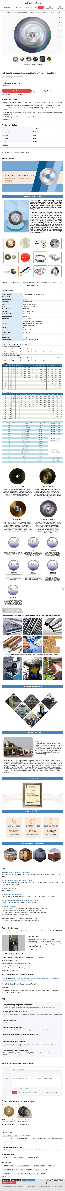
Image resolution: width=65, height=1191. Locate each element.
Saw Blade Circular (55, 12)
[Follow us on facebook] (52, 1180)
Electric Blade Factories (23, 1165)
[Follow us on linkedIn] (46, 1182)
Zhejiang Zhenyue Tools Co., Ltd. (14, 76)
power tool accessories (8, 1142)
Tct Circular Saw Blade (16, 980)
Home (3, 12)
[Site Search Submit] (41, 7)
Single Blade (51, 1165)
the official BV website (40, 931)
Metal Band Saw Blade (42, 1169)
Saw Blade (45, 12)
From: (9, 1069)
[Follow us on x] (55, 1180)
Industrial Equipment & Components (16, 12)
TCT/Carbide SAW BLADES (39, 1139)
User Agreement (41, 1186)
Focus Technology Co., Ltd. (20, 1186)
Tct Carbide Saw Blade (9, 1173)
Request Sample (30, 94)
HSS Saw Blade (15, 978)
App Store (6, 1180)
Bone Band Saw (54, 978)
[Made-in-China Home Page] (32, 3)
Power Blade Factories (39, 1165)
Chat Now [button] (49, 91)
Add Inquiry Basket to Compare (33, 65)
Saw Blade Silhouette (32, 1157)
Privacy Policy (58, 1186)
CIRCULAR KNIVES (22, 1139)
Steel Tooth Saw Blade (26, 1169)
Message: (8, 1078)
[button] (3, 3)
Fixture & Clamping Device (34, 12)
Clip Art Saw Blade (19, 1157)
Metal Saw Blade (28, 980)
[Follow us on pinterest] (62, 1180)
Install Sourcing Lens (9, 1182)
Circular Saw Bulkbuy (39, 1173)
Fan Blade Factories (8, 1165)
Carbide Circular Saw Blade (10, 1169)
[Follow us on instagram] (57, 1180)
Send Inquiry (17, 91)
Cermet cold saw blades (8, 1139)
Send (14, 1092)
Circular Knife (5, 980)
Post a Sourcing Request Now (49, 1092)
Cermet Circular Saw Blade (28, 978)
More (3, 1176)
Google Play (16, 1180)
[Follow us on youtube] (60, 1180)
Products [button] (17, 7)
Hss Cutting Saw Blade (24, 1173)
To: (10, 1074)
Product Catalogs (25, 1135)
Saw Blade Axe (7, 1157)
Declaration (50, 1186)
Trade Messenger (28, 1180)
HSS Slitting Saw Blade (42, 978)
